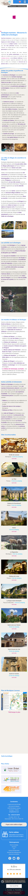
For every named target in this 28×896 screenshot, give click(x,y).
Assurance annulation (14, 854)
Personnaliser (18, 889)
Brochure (14, 847)
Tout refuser (9, 889)
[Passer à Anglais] (20, 2)
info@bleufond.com (14, 811)
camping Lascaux (5, 58)
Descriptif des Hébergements (14, 852)
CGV (14, 848)
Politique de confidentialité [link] (14, 892)
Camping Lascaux (12, 6)
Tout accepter (14, 886)
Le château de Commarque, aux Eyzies (13, 369)
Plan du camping (14, 845)
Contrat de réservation (14, 850)
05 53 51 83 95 (15, 815)
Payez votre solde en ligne (14, 824)
